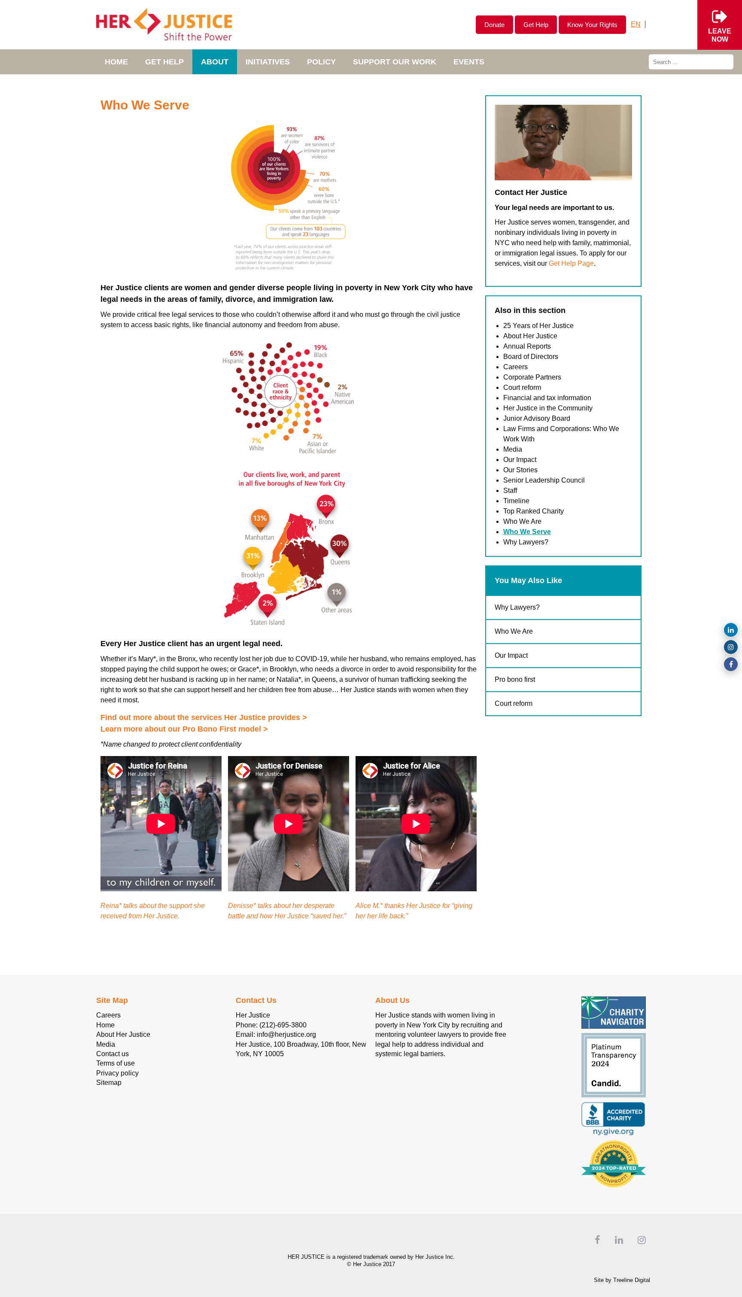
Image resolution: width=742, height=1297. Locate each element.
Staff (510, 490)
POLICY (321, 62)
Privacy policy (117, 1073)
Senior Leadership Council (544, 480)
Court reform (522, 387)
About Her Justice (530, 336)
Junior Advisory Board (536, 418)
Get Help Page (571, 263)
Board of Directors (530, 356)
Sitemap (109, 1082)
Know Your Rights (592, 24)
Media (512, 449)
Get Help (535, 24)
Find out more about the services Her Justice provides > (203, 717)
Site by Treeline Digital (622, 1280)
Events (468, 62)
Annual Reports (527, 346)
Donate (494, 24)
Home (116, 62)
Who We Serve (527, 531)
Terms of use (115, 1063)
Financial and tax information (547, 397)
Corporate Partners (532, 377)
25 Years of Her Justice (538, 325)
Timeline (516, 500)
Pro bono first (515, 679)
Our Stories (520, 470)
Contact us (112, 1053)
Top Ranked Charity (533, 511)
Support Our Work (394, 62)
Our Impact (519, 459)
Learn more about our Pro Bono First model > (184, 729)
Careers (515, 367)
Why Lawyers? (525, 542)
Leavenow (719, 35)
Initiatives (268, 62)
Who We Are (522, 521)
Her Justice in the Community (548, 408)
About (214, 62)
